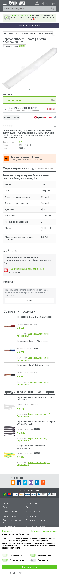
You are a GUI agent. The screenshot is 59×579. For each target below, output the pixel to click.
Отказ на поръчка (11, 512)
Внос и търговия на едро (12, 521)
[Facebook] (19, 482)
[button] (8, 531)
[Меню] (4, 3)
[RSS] (43, 482)
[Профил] (37, 3)
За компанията (33, 512)
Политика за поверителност (44, 531)
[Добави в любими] (55, 125)
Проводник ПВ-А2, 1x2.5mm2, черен (34, 365)
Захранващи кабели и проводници (33, 335)
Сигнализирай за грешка (45, 168)
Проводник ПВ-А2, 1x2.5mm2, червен (34, 317)
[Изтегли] (6, 270)
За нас (6, 507)
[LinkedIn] (37, 482)
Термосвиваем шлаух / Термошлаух (33, 415)
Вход (29, 300)
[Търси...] (52, 8)
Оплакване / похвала (36, 520)
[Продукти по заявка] (42, 3)
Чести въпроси (10, 516)
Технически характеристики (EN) (26, 269)
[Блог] (13, 482)
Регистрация (32, 516)
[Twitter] (25, 482)
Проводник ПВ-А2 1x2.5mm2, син (32, 341)
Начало (6, 503)
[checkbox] (5, 555)
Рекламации (31, 503)
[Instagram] (31, 482)
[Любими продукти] (47, 3)
